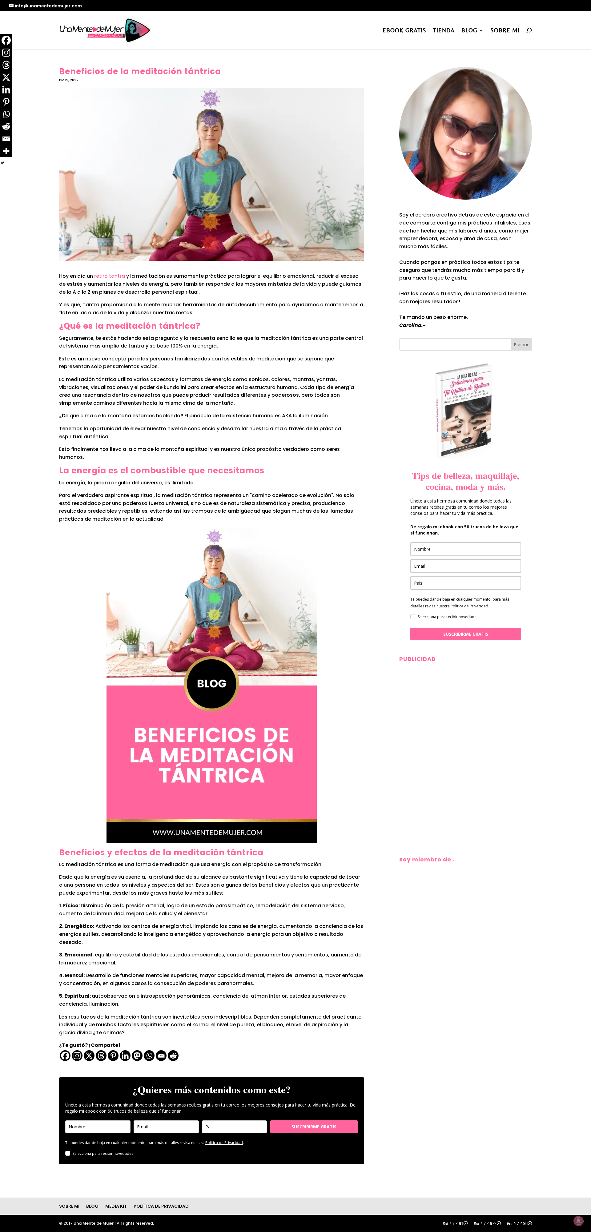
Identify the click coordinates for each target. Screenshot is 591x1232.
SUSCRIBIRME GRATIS (313, 1127)
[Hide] (2, 163)
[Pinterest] (113, 1055)
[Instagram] (77, 1055)
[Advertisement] (465, 709)
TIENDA (444, 31)
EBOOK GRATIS (404, 31)
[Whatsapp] (149, 1055)
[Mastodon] (137, 1055)
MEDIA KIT (116, 1206)
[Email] (161, 1055)
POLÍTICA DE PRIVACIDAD (161, 1206)
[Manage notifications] (578, 1221)
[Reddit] (173, 1055)
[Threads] (101, 1055)
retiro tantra (109, 276)
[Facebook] (65, 1055)
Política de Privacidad (224, 1142)
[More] (6, 151)
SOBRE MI (505, 31)
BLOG (469, 31)
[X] (89, 1055)
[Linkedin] (125, 1055)
